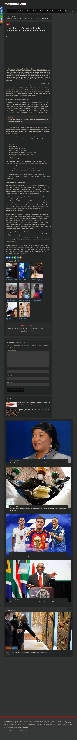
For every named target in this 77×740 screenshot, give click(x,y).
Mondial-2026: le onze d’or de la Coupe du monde (22, 556)
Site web (9, 382)
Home (9, 11)
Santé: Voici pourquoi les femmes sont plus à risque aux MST (34, 402)
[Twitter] (9, 257)
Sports (41, 11)
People (29, 11)
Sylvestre (21, 404)
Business (47, 11)
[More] (20, 257)
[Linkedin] (12, 257)
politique (17, 460)
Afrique (15, 11)
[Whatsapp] (15, 257)
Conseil (54, 11)
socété (16, 506)
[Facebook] (7, 257)
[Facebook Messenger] (18, 257)
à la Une (12, 460)
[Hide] (0, 24)
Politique (22, 11)
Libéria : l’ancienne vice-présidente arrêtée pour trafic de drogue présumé (28, 463)
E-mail (9, 375)
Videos (61, 11)
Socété (34, 11)
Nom (9, 369)
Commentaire (11, 350)
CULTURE (9, 658)
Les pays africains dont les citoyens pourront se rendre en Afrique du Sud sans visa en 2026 (32, 602)
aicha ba (21, 412)
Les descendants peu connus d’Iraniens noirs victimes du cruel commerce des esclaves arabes (32, 662)
